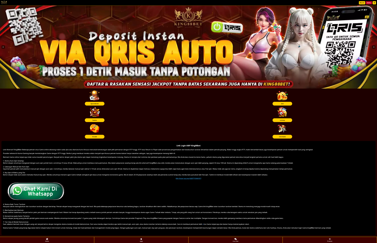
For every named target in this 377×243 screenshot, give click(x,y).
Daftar (369, 3)
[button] (3, 47)
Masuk (362, 3)
